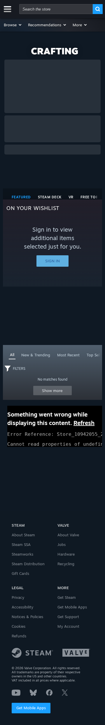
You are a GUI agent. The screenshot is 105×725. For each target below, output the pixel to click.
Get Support (68, 616)
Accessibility (22, 607)
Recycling (65, 563)
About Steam (23, 535)
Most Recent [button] (68, 355)
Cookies (18, 626)
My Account (68, 626)
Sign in (52, 261)
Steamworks (22, 554)
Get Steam (66, 597)
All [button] (12, 354)
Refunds (19, 636)
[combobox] (56, 9)
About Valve (68, 535)
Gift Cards (20, 573)
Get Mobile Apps (31, 707)
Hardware (66, 554)
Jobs (61, 544)
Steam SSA (21, 544)
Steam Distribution (28, 563)
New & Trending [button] (35, 355)
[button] (13, 25)
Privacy (18, 597)
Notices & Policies (27, 616)
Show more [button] (52, 390)
